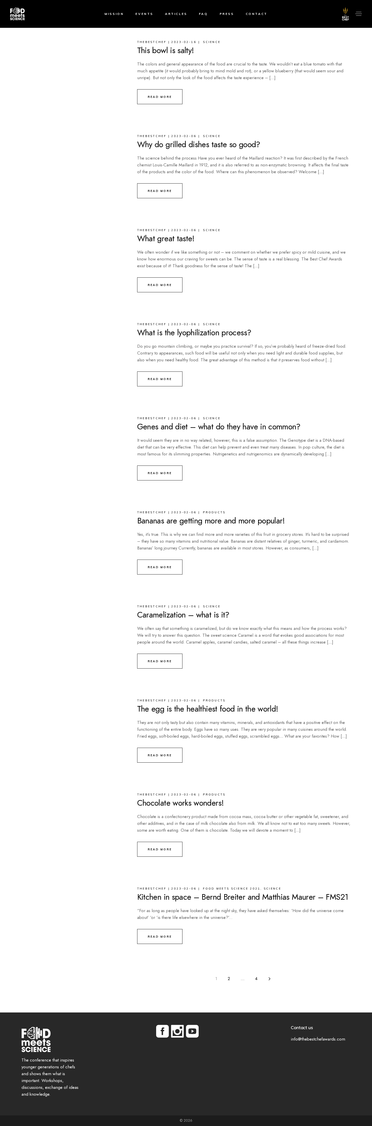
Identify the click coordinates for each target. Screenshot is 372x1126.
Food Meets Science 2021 (231, 888)
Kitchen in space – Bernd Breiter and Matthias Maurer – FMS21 (242, 896)
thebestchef (151, 42)
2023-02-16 (183, 42)
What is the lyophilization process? (194, 332)
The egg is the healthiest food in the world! (207, 708)
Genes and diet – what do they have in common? (219, 426)
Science (211, 42)
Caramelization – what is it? (183, 614)
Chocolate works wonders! (180, 802)
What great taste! (166, 238)
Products (214, 512)
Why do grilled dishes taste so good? (198, 144)
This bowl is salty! (165, 50)
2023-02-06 (183, 136)
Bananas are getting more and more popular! (211, 520)
